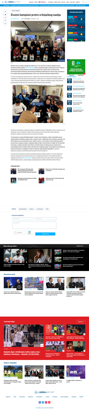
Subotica (31, 209)
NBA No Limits (57, 2)
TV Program (50, 2)
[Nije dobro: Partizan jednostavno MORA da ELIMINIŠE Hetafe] (13, 180)
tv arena (38, 408)
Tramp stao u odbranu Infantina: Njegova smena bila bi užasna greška (12, 292)
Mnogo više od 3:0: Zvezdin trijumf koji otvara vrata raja (55, 179)
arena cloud (22, 396)
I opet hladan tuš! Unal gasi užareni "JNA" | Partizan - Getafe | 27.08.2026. (75, 337)
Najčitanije (80, 75)
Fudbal (35, 2)
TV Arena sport (28, 158)
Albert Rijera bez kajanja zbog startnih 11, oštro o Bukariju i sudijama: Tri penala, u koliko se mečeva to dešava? (79, 96)
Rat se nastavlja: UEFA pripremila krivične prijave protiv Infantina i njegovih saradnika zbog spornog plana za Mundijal (27, 170)
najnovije (8, 396)
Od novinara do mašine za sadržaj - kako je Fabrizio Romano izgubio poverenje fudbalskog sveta (39, 266)
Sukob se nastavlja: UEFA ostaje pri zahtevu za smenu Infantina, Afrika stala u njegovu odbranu (54, 293)
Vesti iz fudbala (7, 289)
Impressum (30, 396)
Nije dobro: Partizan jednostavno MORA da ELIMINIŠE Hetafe (27, 179)
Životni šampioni (30, 68)
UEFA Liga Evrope (77, 78)
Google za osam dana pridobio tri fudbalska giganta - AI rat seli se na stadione (73, 251)
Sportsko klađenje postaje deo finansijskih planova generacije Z (73, 265)
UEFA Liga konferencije (79, 86)
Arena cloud (72, 2)
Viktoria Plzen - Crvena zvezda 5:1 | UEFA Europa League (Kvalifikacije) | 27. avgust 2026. (75, 355)
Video (67, 2)
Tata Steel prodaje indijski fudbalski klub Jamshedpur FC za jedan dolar (73, 258)
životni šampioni (22, 209)
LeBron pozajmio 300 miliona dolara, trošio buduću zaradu (14, 265)
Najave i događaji (15, 10)
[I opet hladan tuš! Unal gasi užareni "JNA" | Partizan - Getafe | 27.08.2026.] (75, 330)
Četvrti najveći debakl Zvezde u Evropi (77, 103)
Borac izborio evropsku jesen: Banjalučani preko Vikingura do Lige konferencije (52, 5)
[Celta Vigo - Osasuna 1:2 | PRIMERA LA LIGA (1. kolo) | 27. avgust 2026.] (55, 330)
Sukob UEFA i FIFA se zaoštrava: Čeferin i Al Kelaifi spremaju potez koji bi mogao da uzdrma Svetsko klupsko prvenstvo (75, 294)
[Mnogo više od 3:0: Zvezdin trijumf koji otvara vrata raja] (41, 180)
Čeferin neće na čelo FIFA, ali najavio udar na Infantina (55, 169)
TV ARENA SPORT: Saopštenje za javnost (74, 381)
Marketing (74, 396)
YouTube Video (9, 322)
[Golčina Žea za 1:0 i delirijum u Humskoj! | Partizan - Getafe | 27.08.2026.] (55, 346)
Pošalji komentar (45, 234)
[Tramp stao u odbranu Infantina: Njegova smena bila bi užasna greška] (13, 283)
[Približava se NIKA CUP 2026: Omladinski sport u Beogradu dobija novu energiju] (13, 372)
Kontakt (81, 396)
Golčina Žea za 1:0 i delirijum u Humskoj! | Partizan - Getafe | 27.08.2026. (53, 355)
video (15, 396)
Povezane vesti (15, 166)
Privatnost (54, 396)
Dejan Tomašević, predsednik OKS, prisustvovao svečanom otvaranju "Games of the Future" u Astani (33, 382)
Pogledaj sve (79, 246)
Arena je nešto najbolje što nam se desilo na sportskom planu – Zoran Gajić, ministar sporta (54, 382)
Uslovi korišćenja (64, 396)
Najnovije (31, 2)
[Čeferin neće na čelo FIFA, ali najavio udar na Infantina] (41, 171)
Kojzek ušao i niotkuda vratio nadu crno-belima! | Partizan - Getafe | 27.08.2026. (22, 353)
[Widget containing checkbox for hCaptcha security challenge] (22, 232)
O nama (47, 396)
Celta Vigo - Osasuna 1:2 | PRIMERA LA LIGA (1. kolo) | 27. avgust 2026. (55, 337)
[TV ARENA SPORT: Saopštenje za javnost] (75, 372)
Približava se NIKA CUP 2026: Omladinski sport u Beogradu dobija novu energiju (12, 382)
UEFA (47, 209)
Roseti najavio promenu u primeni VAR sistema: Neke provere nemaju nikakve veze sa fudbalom (34, 293)
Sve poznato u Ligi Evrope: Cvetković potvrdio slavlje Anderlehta (20, 5)
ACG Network (39, 396)
